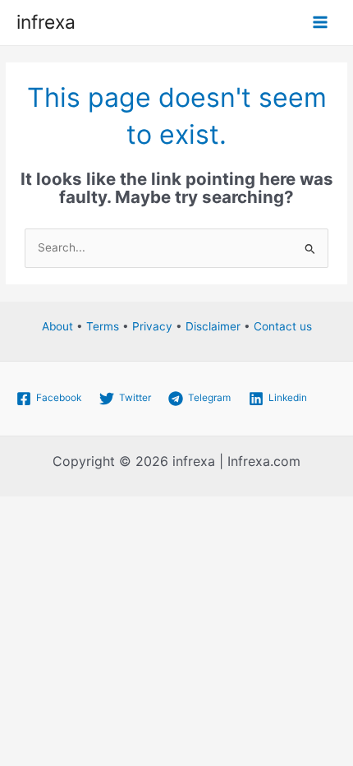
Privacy (152, 326)
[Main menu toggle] (320, 22)
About (57, 326)
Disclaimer (213, 326)
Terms (102, 326)
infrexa (46, 22)
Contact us (283, 326)
